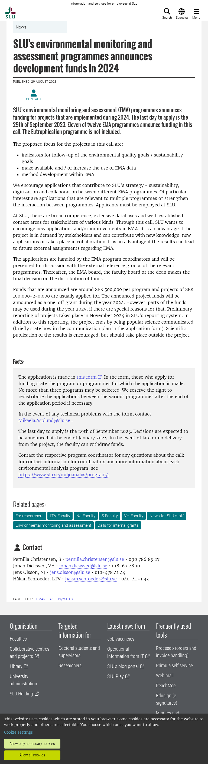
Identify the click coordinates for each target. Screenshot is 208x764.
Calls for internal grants (118, 525)
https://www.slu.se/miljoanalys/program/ (63, 474)
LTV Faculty (60, 515)
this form (87, 377)
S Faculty (110, 515)
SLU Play (115, 676)
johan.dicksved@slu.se (83, 565)
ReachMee (166, 685)
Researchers (70, 665)
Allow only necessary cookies (32, 743)
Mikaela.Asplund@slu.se (44, 420)
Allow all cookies (32, 755)
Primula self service (174, 665)
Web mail (165, 675)
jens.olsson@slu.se (70, 572)
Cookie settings (18, 732)
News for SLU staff (167, 515)
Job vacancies (120, 639)
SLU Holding (21, 693)
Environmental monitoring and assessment (53, 525)
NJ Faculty (85, 515)
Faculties (18, 639)
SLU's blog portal (123, 666)
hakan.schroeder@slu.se (91, 578)
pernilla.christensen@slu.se (95, 559)
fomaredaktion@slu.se (54, 599)
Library (16, 666)
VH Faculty (133, 515)
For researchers (29, 515)
